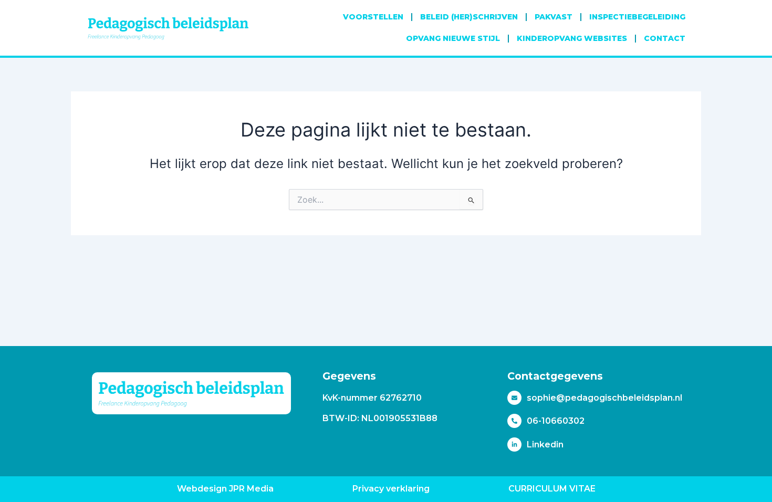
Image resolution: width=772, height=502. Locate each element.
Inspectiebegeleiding (637, 17)
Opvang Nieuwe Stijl (453, 38)
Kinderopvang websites (572, 38)
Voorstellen (373, 17)
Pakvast (553, 17)
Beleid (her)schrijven (469, 17)
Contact (664, 38)
